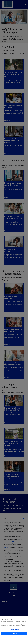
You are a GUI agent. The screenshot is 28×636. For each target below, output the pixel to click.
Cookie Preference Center (14, 629)
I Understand (14, 633)
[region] (14, 626)
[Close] (26, 617)
